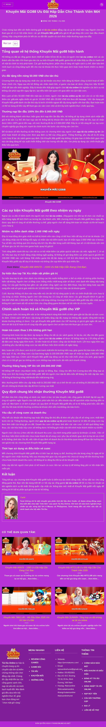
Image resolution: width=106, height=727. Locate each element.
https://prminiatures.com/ (68, 662)
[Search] (102, 5)
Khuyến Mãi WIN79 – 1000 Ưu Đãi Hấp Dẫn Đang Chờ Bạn (53, 267)
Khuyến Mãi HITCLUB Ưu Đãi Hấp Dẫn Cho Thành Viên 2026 (79, 569)
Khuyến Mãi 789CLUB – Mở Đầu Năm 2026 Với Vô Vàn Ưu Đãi (27, 619)
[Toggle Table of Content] (14, 43)
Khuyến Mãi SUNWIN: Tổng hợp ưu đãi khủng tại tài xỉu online (79, 619)
